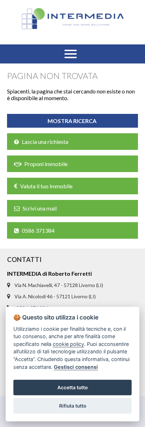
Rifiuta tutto (72, 406)
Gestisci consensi (76, 367)
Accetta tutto (72, 387)
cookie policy (68, 344)
